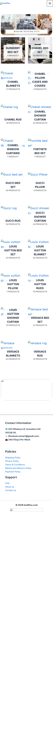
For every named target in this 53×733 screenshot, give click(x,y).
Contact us (10, 490)
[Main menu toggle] (50, 3)
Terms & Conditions (15, 464)
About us (9, 486)
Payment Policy (12, 471)
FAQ (7, 483)
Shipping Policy (12, 457)
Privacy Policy (12, 461)
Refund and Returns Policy (18, 468)
